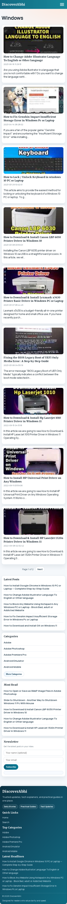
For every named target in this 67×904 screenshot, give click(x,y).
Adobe (7, 642)
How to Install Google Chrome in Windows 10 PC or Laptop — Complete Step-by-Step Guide (32, 587)
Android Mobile (12, 666)
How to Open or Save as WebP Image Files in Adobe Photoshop (32, 692)
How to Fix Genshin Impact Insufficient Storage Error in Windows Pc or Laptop (30, 618)
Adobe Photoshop (14, 648)
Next (40, 569)
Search (5, 822)
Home (5, 817)
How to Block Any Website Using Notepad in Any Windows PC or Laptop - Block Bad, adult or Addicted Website (31, 607)
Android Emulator (14, 660)
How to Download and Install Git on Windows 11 (30, 625)
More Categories (14, 674)
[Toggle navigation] (62, 4)
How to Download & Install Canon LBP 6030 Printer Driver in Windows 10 (32, 711)
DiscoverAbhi (13, 4)
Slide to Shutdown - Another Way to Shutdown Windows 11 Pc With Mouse (30, 701)
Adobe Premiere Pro (15, 654)
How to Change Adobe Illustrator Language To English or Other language (30, 596)
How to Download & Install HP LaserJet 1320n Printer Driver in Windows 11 (33, 729)
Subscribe (11, 767)
